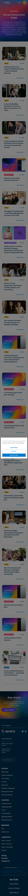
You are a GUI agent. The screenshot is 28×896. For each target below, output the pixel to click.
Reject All (14, 451)
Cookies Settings (14, 447)
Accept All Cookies (14, 455)
